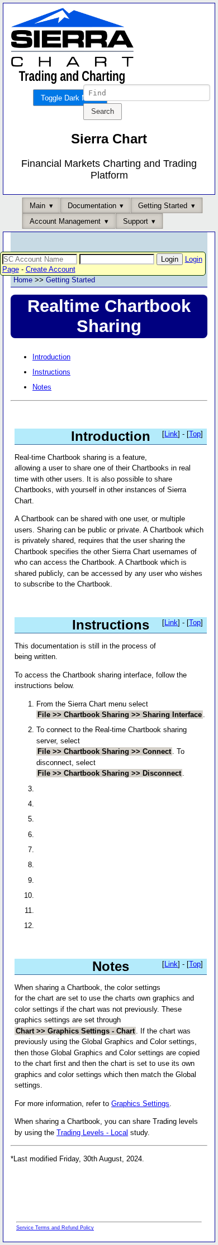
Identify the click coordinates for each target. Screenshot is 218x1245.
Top (195, 434)
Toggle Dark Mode (70, 98)
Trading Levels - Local (92, 1132)
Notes (41, 387)
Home (22, 280)
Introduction (51, 357)
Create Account (50, 269)
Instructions (51, 372)
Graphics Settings (140, 1103)
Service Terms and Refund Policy (55, 1227)
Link (171, 434)
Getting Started (70, 280)
